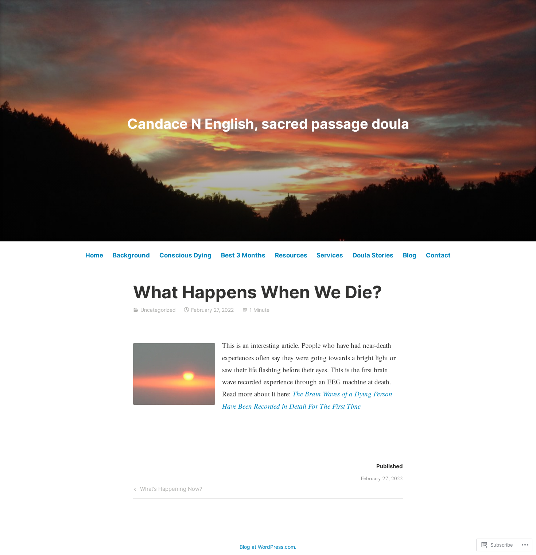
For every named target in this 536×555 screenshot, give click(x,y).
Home (94, 255)
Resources (291, 255)
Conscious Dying (185, 255)
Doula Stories (373, 255)
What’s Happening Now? (167, 490)
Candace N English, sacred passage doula (268, 123)
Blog (409, 255)
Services (329, 255)
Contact (438, 255)
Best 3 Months (243, 255)
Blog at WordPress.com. (268, 547)
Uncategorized (158, 310)
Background (131, 255)
